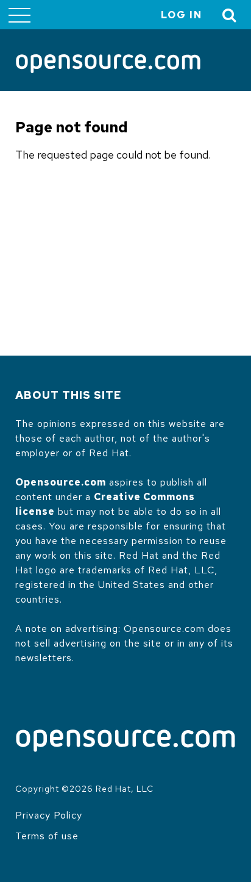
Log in (181, 15)
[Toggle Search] (229, 15)
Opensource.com (60, 482)
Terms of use (47, 836)
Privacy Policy (48, 815)
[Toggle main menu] (19, 14)
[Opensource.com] (108, 65)
